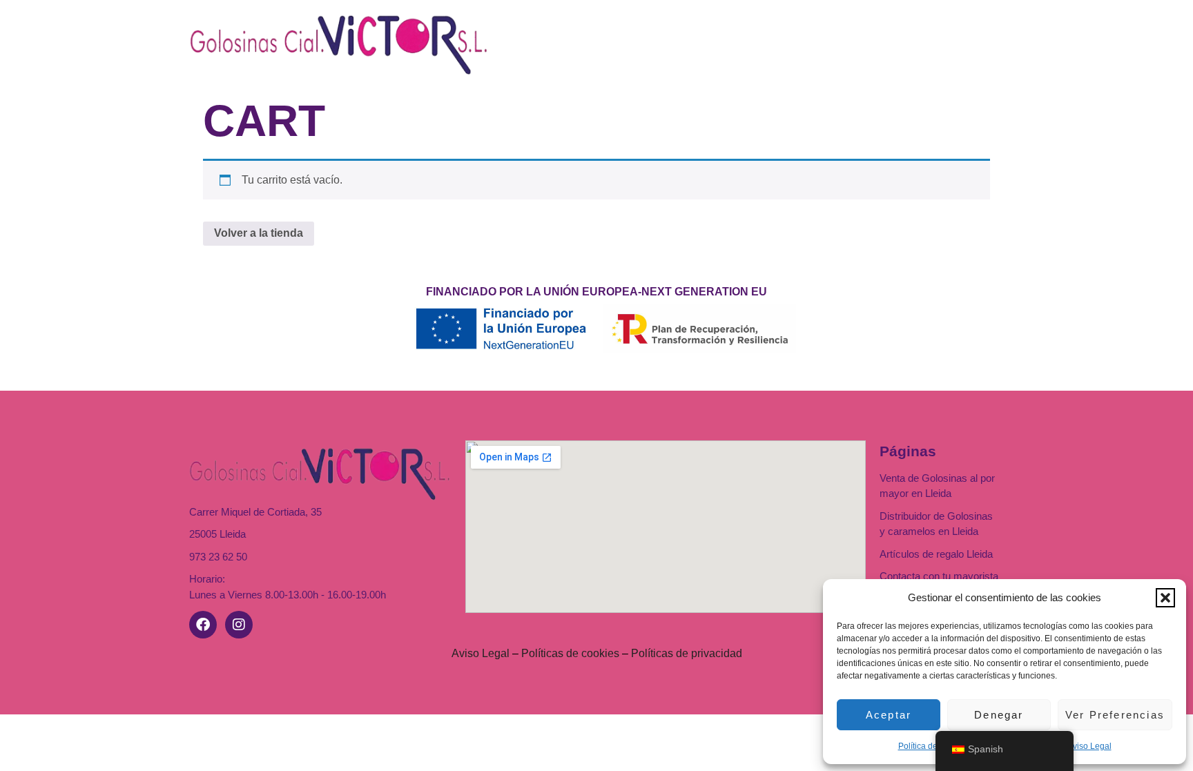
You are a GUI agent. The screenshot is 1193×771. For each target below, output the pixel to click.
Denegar (998, 715)
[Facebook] (203, 624)
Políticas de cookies (570, 653)
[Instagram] (239, 624)
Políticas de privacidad (686, 653)
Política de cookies (933, 746)
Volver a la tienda (258, 233)
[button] (1165, 598)
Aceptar (888, 715)
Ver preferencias (1115, 715)
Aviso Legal (1089, 746)
